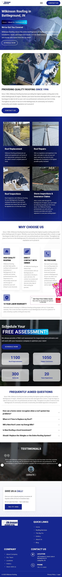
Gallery (38, 536)
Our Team (9, 557)
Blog (37, 542)
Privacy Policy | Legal (53, 574)
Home (38, 527)
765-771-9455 (41, 567)
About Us (11, 22)
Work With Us (11, 567)
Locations (9, 560)
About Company (11, 554)
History (8, 564)
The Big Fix (39, 533)
